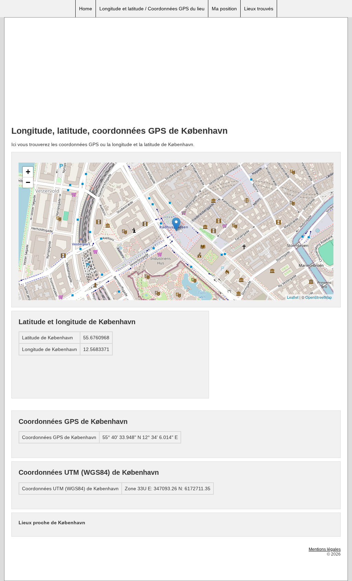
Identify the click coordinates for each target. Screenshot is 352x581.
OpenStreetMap (318, 297)
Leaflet (292, 297)
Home (85, 8)
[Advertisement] (176, 72)
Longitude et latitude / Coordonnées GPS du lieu (152, 8)
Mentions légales (325, 549)
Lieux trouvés (258, 8)
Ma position (224, 8)
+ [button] (28, 171)
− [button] (28, 182)
